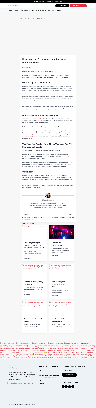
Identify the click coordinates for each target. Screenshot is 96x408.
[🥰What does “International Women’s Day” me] (88, 350)
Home (10, 10)
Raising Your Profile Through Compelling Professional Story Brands (33, 217)
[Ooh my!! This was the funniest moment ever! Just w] (40, 350)
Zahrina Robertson (48, 200)
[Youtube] (72, 386)
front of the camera (68, 156)
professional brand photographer (33, 118)
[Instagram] (69, 386)
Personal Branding (27, 64)
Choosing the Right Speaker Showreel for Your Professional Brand (34, 245)
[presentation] (34, 232)
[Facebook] (66, 386)
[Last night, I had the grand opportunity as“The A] (7, 350)
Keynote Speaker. (14, 379)
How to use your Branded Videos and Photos (60, 284)
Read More (28, 258)
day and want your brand (28, 136)
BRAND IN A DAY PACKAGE (41, 10)
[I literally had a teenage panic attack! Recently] (23, 350)
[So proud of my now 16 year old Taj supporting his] (72, 350)
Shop (54, 10)
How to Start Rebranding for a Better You (63, 216)
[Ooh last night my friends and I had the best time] (56, 350)
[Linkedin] (63, 386)
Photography (25, 10)
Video (16, 10)
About (59, 10)
